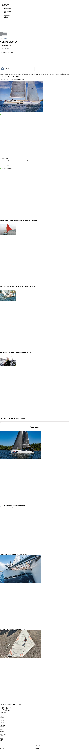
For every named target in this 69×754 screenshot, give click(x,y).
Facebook (1, 735)
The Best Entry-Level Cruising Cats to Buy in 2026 (13, 554)
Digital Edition (2, 717)
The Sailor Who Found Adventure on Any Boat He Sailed (18, 286)
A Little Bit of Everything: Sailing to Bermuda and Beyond (18, 220)
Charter (5, 13)
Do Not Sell (2, 720)
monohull (7, 160)
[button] (34, 55)
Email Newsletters (3, 734)
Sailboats (6, 21)
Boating (1, 745)
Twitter (1, 736)
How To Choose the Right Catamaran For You (12, 629)
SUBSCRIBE (5, 32)
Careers (1, 729)
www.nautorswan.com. (20, 79)
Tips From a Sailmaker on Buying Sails (10, 704)
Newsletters (6, 15)
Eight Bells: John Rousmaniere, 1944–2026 (13, 418)
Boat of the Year (7, 8)
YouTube (1, 740)
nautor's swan (12, 160)
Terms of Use (2, 726)
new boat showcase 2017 (20, 160)
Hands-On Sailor (7, 11)
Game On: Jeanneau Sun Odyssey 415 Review (12, 505)
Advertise (6, 17)
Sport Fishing (2, 748)
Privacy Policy (2, 725)
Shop (5, 16)
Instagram (1, 739)
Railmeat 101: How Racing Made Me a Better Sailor (16, 352)
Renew (1, 716)
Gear (5, 12)
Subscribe (1, 715)
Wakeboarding (37, 748)
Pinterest (1, 738)
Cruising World (37, 745)
